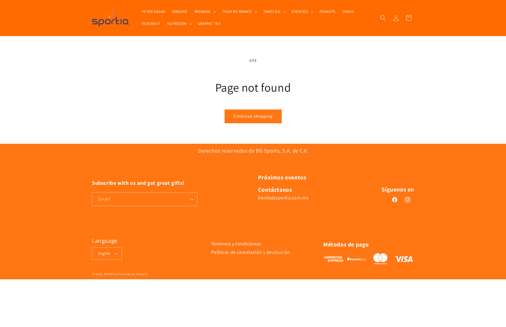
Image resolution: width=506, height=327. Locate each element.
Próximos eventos (282, 177)
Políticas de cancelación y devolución (250, 252)
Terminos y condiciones (236, 244)
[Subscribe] (190, 199)
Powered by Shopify (133, 274)
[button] (204, 12)
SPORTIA (110, 274)
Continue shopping (253, 116)
